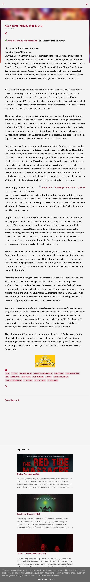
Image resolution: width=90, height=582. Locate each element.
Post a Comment (12, 400)
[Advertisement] (45, 424)
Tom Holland (40, 380)
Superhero (28, 380)
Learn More (41, 579)
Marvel (48, 377)
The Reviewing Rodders (27, 4)
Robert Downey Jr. (61, 377)
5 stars (14, 373)
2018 (7, 373)
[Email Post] (6, 371)
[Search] (86, 4)
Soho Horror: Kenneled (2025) (28, 514)
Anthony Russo (26, 373)
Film (7, 377)
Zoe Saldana (53, 380)
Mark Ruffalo (38, 377)
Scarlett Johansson (14, 380)
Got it (52, 579)
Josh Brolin (26, 377)
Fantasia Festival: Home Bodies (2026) (31, 554)
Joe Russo (15, 377)
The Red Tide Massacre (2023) (28, 474)
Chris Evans (58, 373)
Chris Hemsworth (72, 373)
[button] (6, 33)
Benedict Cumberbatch (43, 373)
